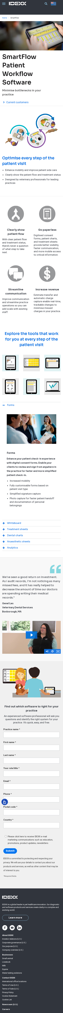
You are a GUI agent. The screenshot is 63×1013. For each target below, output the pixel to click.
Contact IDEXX (8, 978)
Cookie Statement (9, 996)
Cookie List (7, 999)
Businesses (7, 955)
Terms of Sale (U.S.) (10, 989)
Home (4, 18)
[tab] (31, 405)
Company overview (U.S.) (12, 950)
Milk (4, 965)
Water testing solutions (12, 973)
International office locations (14, 981)
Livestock (6, 962)
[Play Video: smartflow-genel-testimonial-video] (31, 635)
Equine (5, 969)
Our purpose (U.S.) (10, 946)
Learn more (15, 917)
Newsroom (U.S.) (10, 1004)
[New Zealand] (54, 3)
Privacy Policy (7, 992)
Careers (6, 1009)
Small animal (7, 958)
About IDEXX (7, 935)
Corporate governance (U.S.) (14, 942)
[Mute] (47, 651)
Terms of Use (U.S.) (10, 985)
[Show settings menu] (52, 651)
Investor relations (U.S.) (12, 939)
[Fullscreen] (58, 651)
